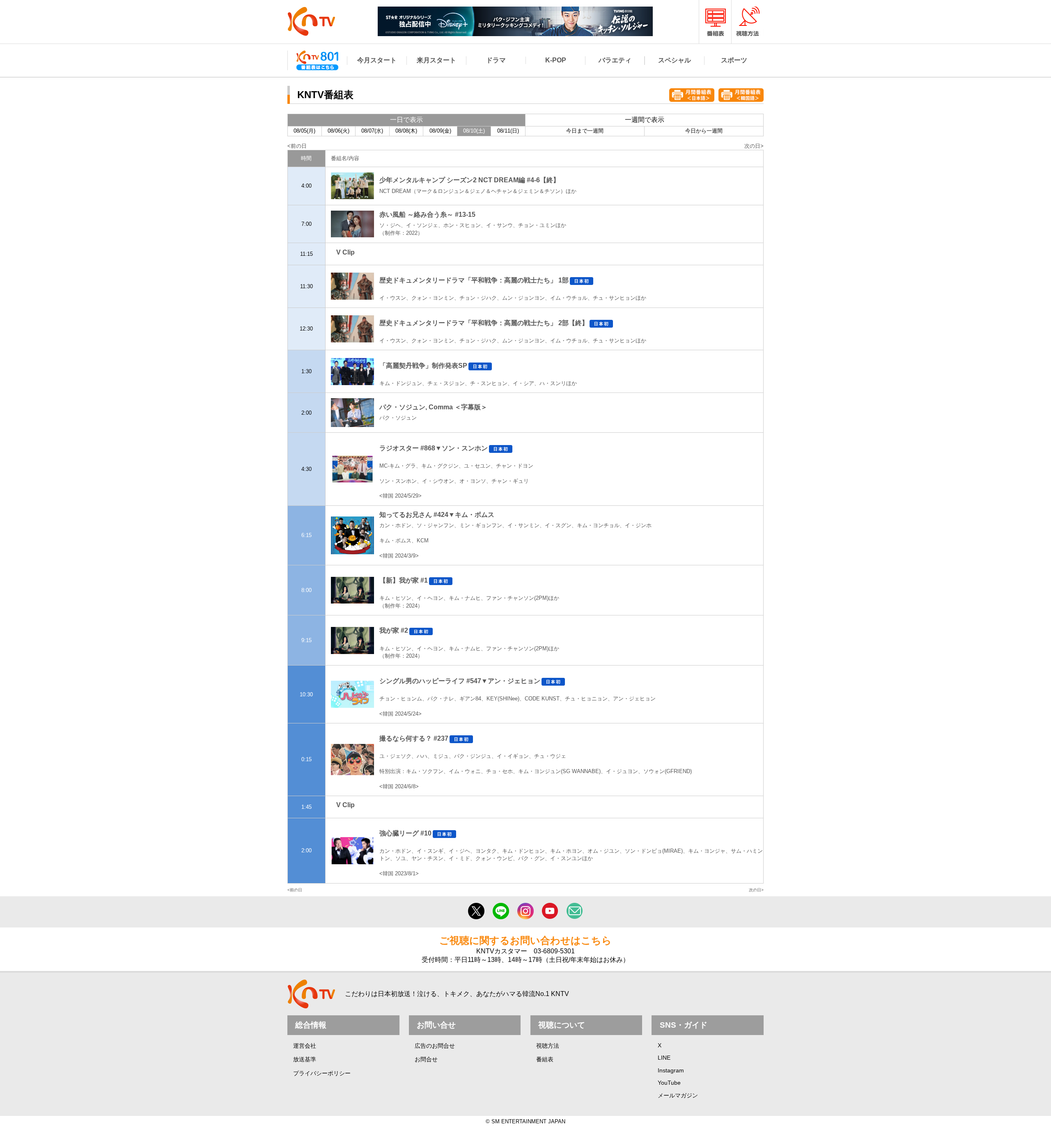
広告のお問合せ (435, 1045)
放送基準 (304, 1059)
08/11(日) (508, 131)
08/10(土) (474, 131)
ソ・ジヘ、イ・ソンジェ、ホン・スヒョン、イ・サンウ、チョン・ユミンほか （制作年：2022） (472, 224)
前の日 (299, 146)
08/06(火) (338, 131)
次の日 (752, 146)
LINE (664, 1057)
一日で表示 (406, 119)
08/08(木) (406, 131)
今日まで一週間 (585, 131)
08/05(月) (304, 131)
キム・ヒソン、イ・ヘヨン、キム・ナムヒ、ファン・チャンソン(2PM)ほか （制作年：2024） (469, 598)
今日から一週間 (704, 131)
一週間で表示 (644, 119)
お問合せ (426, 1059)
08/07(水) (372, 131)
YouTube (669, 1082)
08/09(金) (440, 131)
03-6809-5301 (554, 951)
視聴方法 (547, 1045)
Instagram (671, 1070)
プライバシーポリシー (322, 1073)
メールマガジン (678, 1095)
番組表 (544, 1059)
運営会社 (304, 1045)
